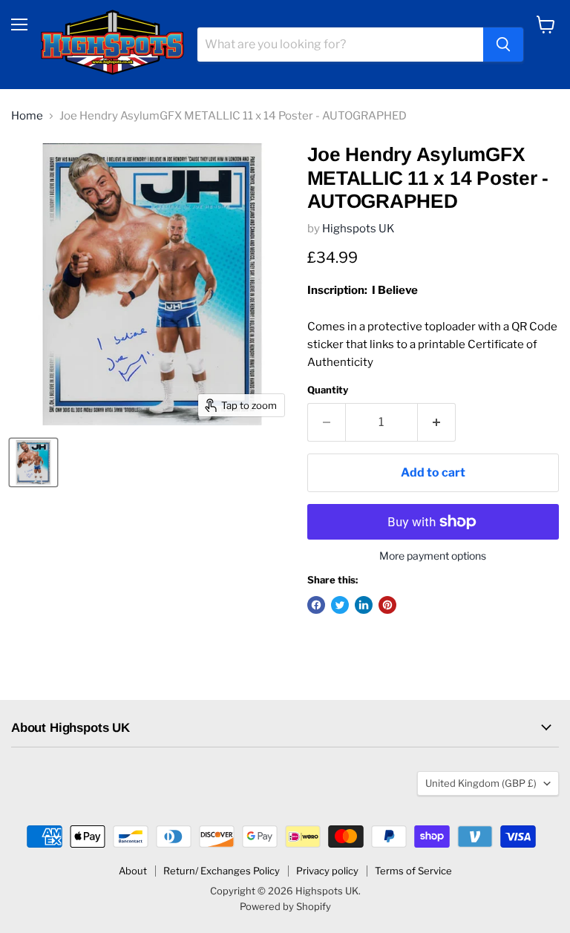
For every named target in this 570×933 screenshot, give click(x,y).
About (133, 871)
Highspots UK (358, 228)
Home (27, 116)
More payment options (432, 556)
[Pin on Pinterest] (387, 605)
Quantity (327, 390)
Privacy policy (327, 871)
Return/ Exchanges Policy (221, 871)
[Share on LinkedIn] (364, 605)
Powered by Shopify (285, 906)
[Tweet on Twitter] (340, 605)
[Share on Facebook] (316, 605)
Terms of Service (413, 871)
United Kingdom (481, 783)
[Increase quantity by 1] (437, 422)
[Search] (503, 44)
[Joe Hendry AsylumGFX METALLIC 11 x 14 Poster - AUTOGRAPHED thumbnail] (33, 462)
